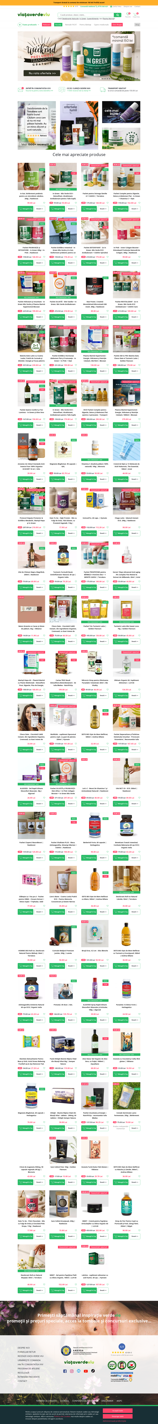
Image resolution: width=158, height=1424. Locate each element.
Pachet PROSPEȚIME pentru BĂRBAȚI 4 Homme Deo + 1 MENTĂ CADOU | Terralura (95, 574)
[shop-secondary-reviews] (37, 125)
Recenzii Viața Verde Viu (30, 1356)
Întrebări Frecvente (29, 1376)
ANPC (119, 1400)
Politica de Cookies (62, 1416)
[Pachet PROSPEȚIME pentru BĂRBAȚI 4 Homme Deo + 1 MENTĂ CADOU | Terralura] (95, 555)
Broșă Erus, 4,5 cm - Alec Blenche (95, 951)
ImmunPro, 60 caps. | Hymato (95, 518)
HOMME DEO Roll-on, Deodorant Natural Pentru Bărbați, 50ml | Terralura (31, 953)
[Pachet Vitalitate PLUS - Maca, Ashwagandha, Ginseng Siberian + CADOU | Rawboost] (63, 826)
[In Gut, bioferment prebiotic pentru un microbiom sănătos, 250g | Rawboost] (31, 177)
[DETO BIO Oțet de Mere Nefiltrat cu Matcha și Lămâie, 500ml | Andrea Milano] (126, 1150)
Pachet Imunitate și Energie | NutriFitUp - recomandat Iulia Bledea (95, 1115)
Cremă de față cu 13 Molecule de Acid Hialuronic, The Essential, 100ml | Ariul (126, 466)
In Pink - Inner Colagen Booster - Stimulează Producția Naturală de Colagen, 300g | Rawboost (126, 250)
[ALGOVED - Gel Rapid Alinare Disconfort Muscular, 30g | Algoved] (31, 771)
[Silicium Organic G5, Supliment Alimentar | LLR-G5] (126, 663)
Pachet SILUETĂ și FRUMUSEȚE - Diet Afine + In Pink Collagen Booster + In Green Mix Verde (63, 791)
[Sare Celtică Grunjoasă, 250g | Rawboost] (63, 1204)
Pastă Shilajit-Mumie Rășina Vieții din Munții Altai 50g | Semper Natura (63, 1061)
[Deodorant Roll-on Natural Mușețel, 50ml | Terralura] (31, 1258)
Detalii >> (39, 209)
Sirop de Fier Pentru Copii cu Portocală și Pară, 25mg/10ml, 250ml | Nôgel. (126, 1223)
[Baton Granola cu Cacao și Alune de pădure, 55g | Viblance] (31, 609)
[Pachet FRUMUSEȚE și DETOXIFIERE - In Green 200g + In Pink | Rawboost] (31, 231)
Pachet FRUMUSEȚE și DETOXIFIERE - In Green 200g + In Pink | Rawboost (31, 250)
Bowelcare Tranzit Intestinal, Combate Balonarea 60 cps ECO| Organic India (126, 845)
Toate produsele (29, 24)
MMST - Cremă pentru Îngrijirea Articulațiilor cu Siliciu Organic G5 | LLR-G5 (95, 1223)
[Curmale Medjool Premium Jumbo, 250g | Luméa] (63, 934)
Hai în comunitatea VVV (30, 1364)
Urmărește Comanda (29, 1360)
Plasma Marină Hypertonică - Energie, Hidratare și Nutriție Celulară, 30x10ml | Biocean (94, 358)
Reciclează (23, 1372)
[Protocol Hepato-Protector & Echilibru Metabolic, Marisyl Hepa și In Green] (31, 501)
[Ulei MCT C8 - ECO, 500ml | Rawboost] (126, 771)
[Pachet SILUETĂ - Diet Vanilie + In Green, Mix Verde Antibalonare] (63, 285)
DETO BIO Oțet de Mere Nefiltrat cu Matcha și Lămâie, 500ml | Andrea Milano (126, 1169)
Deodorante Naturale (70, 18)
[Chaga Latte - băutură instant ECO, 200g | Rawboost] (126, 501)
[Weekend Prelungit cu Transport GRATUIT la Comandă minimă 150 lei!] (79, 56)
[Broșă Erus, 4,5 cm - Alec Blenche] (95, 934)
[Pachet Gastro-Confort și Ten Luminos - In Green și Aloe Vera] (31, 393)
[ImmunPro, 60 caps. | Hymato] (95, 501)
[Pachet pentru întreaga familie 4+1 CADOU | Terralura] (95, 177)
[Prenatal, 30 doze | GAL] (63, 988)
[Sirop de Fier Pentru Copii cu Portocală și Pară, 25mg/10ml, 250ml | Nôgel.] (126, 1204)
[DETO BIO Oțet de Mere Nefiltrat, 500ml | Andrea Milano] (95, 717)
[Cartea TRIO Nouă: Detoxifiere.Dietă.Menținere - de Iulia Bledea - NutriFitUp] (63, 663)
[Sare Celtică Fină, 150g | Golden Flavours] (63, 1150)
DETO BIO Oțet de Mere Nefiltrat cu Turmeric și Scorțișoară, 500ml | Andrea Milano (126, 953)
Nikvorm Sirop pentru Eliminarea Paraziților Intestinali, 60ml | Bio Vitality (95, 682)
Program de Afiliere (29, 1368)
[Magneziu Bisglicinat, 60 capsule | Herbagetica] (31, 1096)
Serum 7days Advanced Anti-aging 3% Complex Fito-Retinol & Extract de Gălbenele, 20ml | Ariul (126, 574)
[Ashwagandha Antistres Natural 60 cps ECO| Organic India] (31, 988)
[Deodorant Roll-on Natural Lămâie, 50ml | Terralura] (126, 880)
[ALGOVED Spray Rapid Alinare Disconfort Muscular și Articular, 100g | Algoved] (95, 988)
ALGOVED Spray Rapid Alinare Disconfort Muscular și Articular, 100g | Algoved (95, 1007)
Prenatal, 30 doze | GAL (63, 1005)
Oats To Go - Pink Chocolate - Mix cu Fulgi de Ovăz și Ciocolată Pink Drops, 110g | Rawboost (31, 1223)
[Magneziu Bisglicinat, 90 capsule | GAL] (63, 447)
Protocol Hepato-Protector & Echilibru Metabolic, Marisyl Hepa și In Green (31, 520)
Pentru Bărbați (85, 24)
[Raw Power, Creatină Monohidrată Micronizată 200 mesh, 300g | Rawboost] (95, 285)
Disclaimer (107, 1400)
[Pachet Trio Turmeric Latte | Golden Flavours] (95, 609)
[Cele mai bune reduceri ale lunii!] (121, 112)
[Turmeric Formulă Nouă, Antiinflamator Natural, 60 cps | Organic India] (63, 555)
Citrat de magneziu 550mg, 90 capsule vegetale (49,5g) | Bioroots (31, 1169)
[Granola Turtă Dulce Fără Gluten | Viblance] (95, 1150)
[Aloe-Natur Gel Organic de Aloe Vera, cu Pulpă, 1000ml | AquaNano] (95, 1042)
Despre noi (128, 6)
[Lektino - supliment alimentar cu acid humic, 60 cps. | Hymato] (95, 1258)
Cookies (64, 1400)
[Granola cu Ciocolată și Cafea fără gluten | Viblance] (126, 1042)
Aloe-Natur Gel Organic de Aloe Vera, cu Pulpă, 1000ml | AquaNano (94, 1061)
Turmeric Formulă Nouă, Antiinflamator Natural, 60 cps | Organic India (63, 574)
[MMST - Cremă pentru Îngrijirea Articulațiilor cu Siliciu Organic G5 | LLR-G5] (95, 1204)
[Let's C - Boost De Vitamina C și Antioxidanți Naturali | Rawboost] (95, 771)
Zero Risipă (117, 24)
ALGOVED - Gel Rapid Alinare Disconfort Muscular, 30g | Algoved (31, 791)
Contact (137, 6)
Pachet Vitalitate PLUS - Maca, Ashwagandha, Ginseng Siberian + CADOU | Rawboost (63, 845)
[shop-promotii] (79, 125)
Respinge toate (118, 1416)
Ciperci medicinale (101, 24)
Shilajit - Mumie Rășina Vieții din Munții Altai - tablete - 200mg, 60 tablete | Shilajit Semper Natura (63, 1115)
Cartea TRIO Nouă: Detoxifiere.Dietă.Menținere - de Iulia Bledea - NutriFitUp (63, 682)
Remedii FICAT (71, 24)
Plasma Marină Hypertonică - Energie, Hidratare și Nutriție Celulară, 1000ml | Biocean (126, 412)
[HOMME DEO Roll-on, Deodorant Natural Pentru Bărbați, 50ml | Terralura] (31, 934)
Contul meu (116, 6)
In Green (82, 18)
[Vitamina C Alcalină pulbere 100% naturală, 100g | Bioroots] (95, 447)
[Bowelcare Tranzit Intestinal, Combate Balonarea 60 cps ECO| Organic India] (126, 826)
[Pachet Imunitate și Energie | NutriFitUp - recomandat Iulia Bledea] (95, 1096)
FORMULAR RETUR (27, 1352)
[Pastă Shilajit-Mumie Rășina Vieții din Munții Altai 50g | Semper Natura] (63, 1042)
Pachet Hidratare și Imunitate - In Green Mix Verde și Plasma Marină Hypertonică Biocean (31, 304)
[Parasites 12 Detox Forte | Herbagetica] (126, 988)
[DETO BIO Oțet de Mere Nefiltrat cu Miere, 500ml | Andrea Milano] (95, 880)
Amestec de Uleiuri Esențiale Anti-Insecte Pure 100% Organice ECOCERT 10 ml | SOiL (31, 466)
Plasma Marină (108, 18)
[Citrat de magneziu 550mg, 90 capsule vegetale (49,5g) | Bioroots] (31, 1150)
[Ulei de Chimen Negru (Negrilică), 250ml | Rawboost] (31, 555)
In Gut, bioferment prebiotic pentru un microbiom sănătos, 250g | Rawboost (31, 196)
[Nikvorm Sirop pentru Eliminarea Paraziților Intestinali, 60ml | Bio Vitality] (95, 663)
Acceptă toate (117, 1411)
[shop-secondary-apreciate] (121, 139)
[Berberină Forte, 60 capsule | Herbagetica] (95, 826)
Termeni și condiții (46, 1400)
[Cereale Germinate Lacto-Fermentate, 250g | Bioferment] (126, 1096)
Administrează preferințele (114, 1421)
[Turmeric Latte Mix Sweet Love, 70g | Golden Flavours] (126, 609)
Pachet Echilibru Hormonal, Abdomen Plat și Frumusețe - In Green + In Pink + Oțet (63, 358)
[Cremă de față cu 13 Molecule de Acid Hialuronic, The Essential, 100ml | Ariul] (126, 447)
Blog (137, 24)
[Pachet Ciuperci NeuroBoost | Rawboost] (31, 826)
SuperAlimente (93, 18)
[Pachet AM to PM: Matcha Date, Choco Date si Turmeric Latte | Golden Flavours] (126, 339)
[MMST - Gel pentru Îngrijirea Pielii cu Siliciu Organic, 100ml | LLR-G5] (63, 1258)
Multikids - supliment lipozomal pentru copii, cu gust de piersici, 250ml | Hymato (63, 736)
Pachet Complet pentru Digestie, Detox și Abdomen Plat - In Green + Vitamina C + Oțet (126, 196)
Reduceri (46, 24)
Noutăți (58, 24)
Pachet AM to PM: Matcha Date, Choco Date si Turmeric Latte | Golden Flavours (126, 358)
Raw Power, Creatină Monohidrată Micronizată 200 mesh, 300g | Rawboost (95, 304)
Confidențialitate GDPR (85, 1400)
